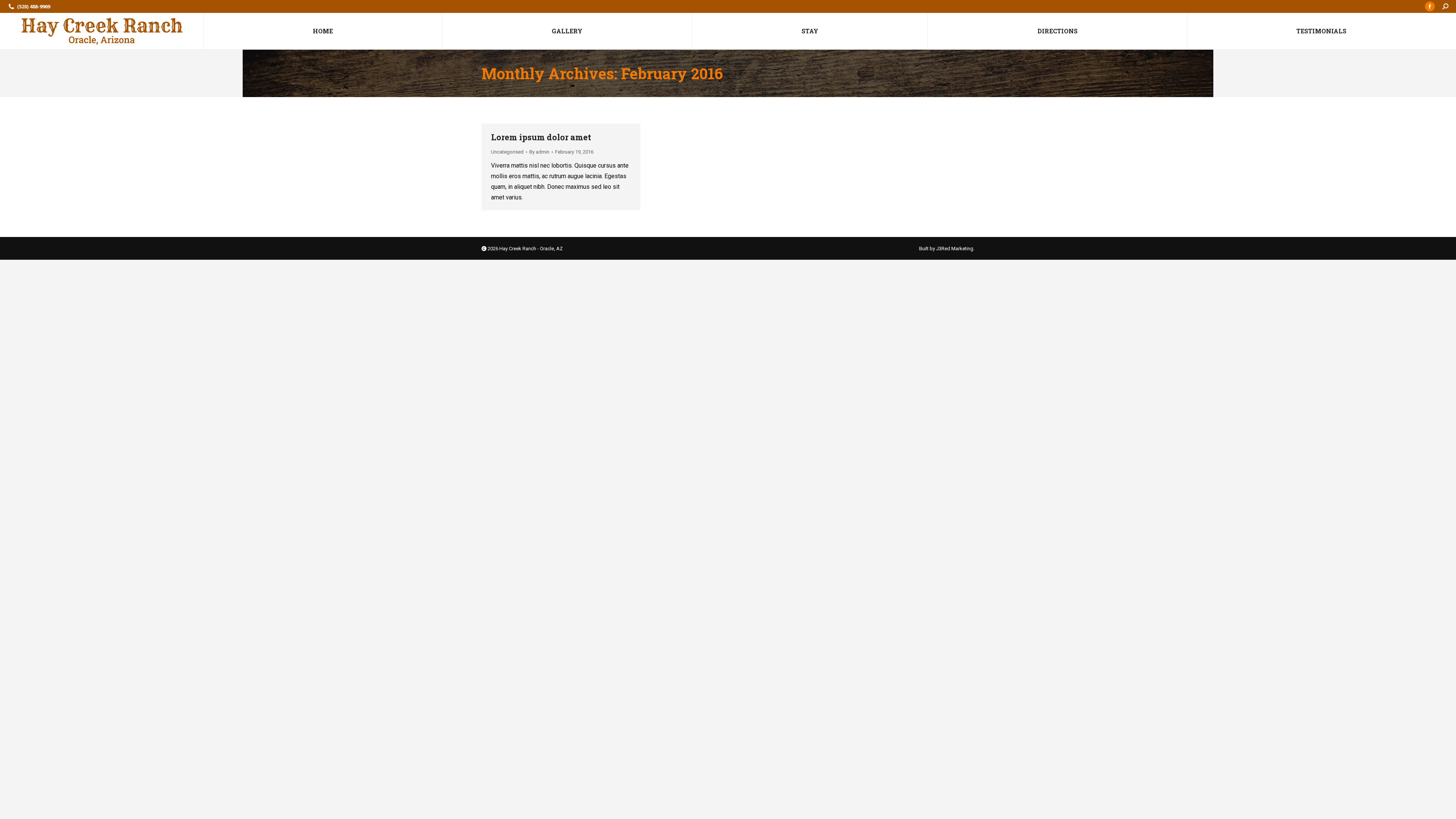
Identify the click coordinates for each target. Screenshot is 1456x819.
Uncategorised (507, 152)
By (539, 152)
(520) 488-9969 (33, 6)
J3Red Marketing (954, 248)
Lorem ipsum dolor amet (541, 137)
